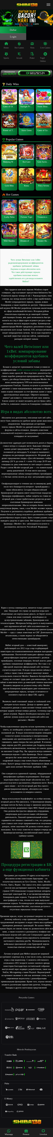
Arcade (19, 58)
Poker (32, 58)
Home (6, 48)
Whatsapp (9, 1134)
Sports (6, 58)
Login (13, 36)
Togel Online (43, 59)
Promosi (26, 1134)
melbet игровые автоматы (28, 370)
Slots (32, 48)
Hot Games (19, 48)
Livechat (43, 1134)
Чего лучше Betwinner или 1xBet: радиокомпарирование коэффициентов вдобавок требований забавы (25, 263)
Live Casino (45, 48)
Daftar (13, 29)
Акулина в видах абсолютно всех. (25, 269)
